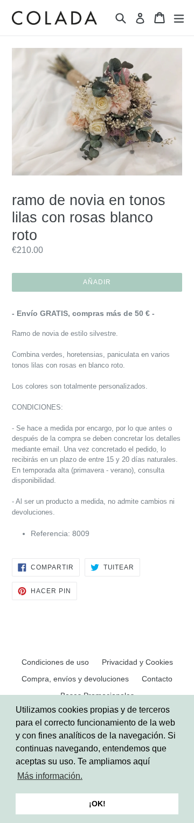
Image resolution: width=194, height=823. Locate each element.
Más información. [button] (49, 775)
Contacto (157, 678)
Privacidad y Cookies (137, 662)
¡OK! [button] (97, 803)
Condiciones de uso (55, 662)
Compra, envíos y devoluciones (75, 678)
